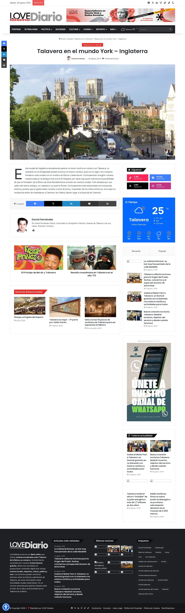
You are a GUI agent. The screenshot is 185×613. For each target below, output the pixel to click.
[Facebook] (35, 203)
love (140, 557)
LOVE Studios (47, 608)
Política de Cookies (152, 608)
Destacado (159, 548)
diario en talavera (145, 552)
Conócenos (96, 608)
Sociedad (60, 29)
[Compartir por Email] (89, 203)
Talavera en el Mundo (83, 39)
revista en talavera (145, 566)
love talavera (150, 557)
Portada (16, 29)
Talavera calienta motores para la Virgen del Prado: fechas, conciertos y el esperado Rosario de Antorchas (157, 280)
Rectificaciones (168, 608)
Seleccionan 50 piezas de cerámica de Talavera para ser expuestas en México (100, 322)
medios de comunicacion (147, 561)
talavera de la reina (145, 594)
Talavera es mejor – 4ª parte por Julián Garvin (63, 321)
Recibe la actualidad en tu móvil (149, 341)
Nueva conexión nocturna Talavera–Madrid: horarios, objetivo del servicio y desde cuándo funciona (156, 317)
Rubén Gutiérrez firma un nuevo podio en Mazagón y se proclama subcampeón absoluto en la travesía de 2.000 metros (160, 503)
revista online (163, 580)
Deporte (100, 29)
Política (45, 29)
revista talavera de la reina (148, 589)
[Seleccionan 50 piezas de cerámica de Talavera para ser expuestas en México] (100, 307)
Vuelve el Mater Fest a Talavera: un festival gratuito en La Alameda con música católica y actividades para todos (156, 299)
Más (112, 29)
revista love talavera (146, 580)
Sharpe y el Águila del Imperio (28, 317)
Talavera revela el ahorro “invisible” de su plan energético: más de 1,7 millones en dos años (137, 499)
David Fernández (78, 59)
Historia (158, 552)
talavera (165, 589)
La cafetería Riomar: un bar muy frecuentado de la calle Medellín (157, 264)
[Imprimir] (107, 203)
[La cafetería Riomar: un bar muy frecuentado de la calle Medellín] (134, 265)
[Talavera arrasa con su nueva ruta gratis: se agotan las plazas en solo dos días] (114, 574)
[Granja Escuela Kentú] (127, 576)
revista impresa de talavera (148, 571)
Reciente (136, 251)
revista (163, 561)
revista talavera (144, 585)
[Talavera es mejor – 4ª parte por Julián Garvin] (65, 307)
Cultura (73, 29)
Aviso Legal (117, 608)
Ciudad (87, 29)
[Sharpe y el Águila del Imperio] (29, 306)
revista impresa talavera (147, 575)
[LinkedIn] (71, 203)
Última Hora (31, 29)
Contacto (107, 608)
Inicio (63, 39)
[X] (53, 203)
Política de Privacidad (133, 608)
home (167, 552)
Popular (162, 251)
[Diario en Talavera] (36, 16)
